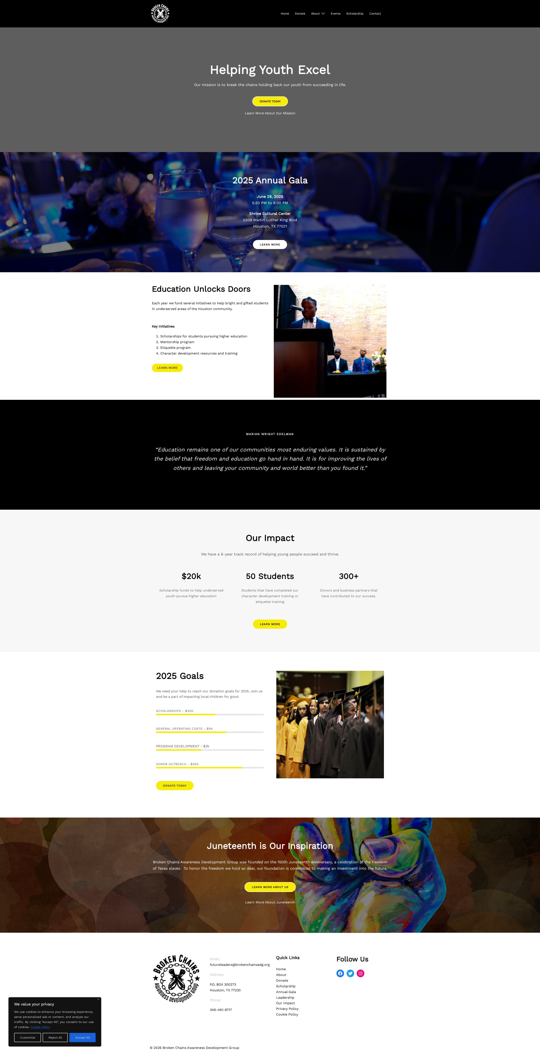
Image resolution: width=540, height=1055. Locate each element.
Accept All (82, 1037)
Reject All (55, 1037)
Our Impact (285, 1003)
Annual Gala (286, 992)
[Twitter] (350, 973)
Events (335, 13)
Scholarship (354, 13)
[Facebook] (340, 973)
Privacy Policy (287, 1009)
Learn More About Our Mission (270, 113)
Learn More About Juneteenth (270, 902)
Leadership (285, 998)
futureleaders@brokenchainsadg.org (240, 965)
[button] (270, 101)
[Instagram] (360, 973)
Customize (27, 1037)
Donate (300, 13)
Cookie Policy (40, 1027)
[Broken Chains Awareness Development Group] (160, 13)
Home (285, 13)
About (315, 13)
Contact (375, 13)
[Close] (98, 999)
